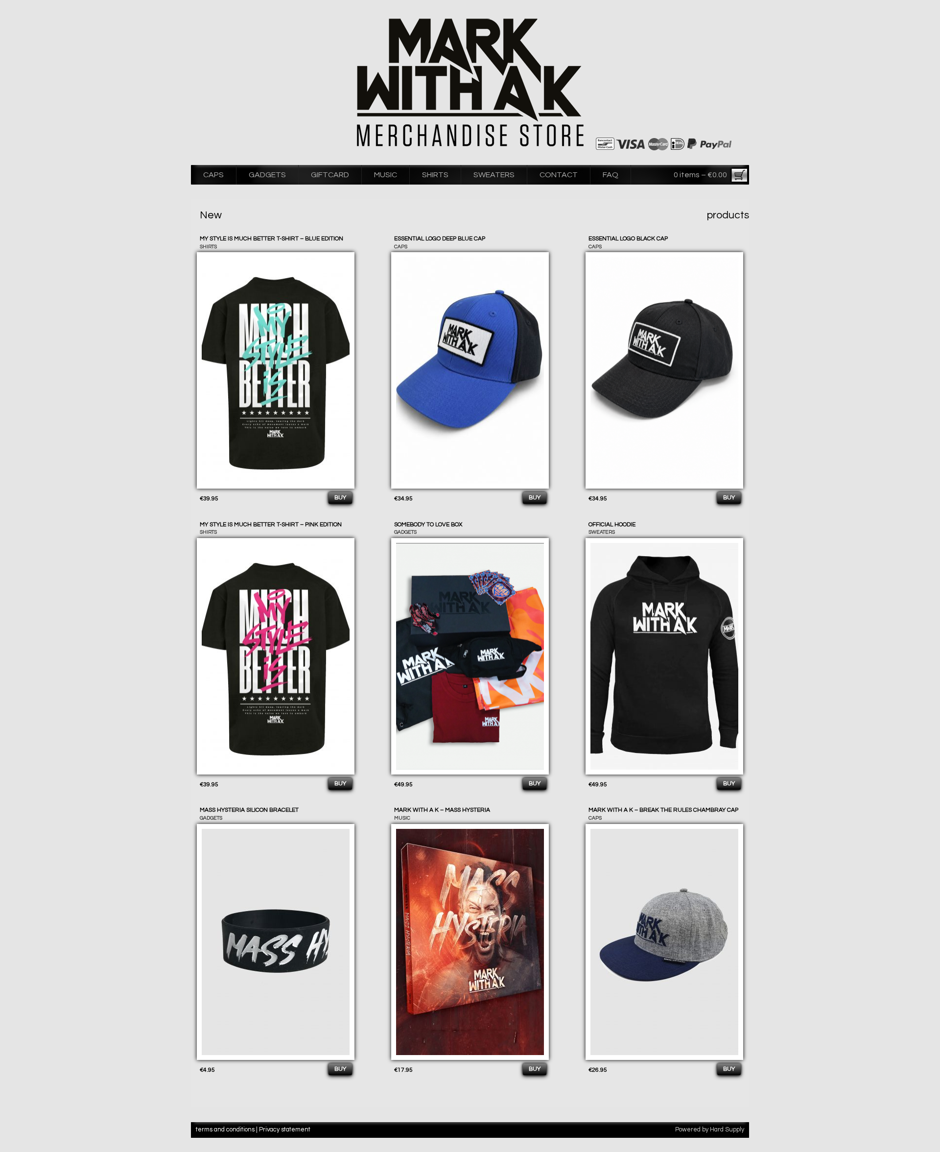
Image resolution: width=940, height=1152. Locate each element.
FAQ (610, 175)
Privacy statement (284, 1130)
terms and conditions (225, 1130)
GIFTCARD (330, 175)
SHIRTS (435, 175)
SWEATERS (494, 175)
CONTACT (559, 175)
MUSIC (385, 175)
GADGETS (267, 175)
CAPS (213, 175)
